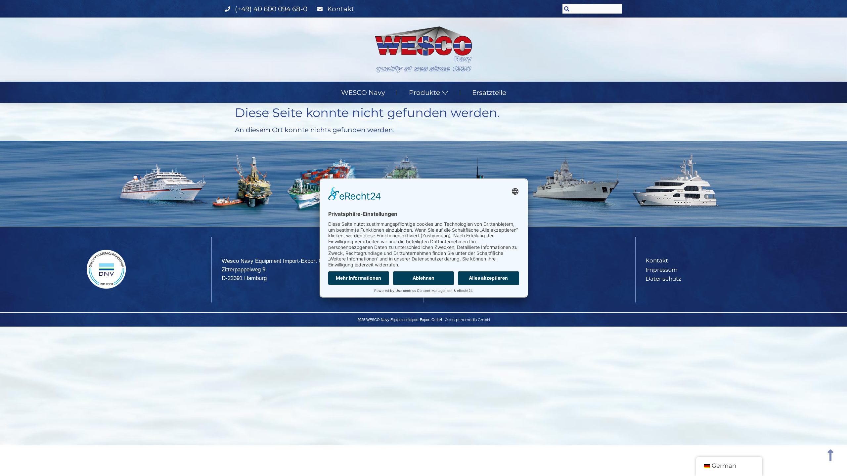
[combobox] (592, 9)
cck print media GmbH (469, 319)
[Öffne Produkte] (445, 93)
